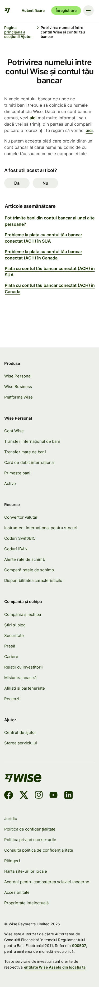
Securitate (14, 635)
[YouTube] (53, 796)
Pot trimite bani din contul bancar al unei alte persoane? (50, 221)
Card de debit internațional (29, 462)
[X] (24, 796)
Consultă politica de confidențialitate (38, 850)
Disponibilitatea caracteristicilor (34, 580)
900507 (79, 945)
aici (33, 117)
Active (10, 483)
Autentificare (33, 10)
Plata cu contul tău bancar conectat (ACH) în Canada (50, 288)
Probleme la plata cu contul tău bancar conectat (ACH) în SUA (43, 238)
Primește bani (17, 472)
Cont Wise (14, 430)
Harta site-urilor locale (25, 871)
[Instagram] (39, 796)
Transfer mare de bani (25, 451)
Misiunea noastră (20, 677)
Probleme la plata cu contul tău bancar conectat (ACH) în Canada (43, 255)
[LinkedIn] (68, 796)
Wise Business (18, 386)
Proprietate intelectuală (26, 902)
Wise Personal (17, 376)
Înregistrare (66, 10)
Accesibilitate (17, 892)
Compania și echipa (22, 614)
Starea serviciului (20, 742)
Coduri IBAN (15, 548)
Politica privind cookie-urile (30, 839)
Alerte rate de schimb (24, 559)
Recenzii (12, 698)
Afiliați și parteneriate (24, 688)
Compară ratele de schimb (29, 569)
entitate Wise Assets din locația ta (55, 967)
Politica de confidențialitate (29, 829)
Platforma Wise (18, 397)
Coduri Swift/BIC (20, 538)
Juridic (10, 818)
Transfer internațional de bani (32, 441)
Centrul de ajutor (20, 732)
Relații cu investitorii (23, 667)
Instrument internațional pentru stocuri (40, 527)
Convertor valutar (20, 517)
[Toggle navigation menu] (88, 10)
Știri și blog (15, 624)
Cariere (11, 656)
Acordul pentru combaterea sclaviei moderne (46, 881)
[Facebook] (8, 796)
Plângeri (12, 860)
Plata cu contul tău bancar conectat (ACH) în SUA (50, 271)
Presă (9, 646)
